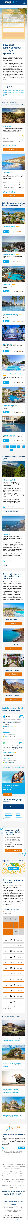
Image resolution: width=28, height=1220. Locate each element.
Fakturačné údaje (19, 1174)
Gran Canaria (8, 813)
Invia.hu (8, 1219)
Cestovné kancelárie (8, 1164)
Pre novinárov (6, 1179)
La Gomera (19, 817)
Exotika (9, 1166)
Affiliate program (15, 1179)
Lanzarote (7, 819)
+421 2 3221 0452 (13, 1194)
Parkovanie (15, 1166)
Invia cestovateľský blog (18, 1176)
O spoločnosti (14, 1181)
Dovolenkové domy (16, 1168)
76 (12, 449)
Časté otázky (5, 1172)
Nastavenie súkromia (18, 1185)
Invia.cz (4, 1219)
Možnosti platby (6, 1176)
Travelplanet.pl (14, 1219)
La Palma (7, 817)
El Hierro (18, 815)
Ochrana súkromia (7, 1185)
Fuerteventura (8, 815)
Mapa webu (13, 1187)
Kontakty (21, 1181)
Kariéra (23, 1179)
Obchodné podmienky (8, 1174)
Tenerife (18, 813)
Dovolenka (6, 6)
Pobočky (6, 1181)
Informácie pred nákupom (17, 1172)
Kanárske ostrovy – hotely (13, 708)
